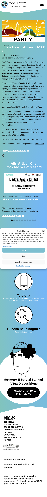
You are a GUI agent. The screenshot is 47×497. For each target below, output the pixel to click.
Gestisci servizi (7, 246)
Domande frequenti (14, 430)
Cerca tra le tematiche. (23, 332)
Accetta (23, 250)
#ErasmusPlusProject (32, 62)
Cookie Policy (20, 266)
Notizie (7, 440)
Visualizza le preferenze (23, 262)
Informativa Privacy (14, 459)
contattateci (39, 144)
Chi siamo (8, 432)
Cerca (9, 422)
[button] (44, 231)
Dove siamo (9, 435)
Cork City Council (14, 79)
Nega (23, 256)
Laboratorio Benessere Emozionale (20, 199)
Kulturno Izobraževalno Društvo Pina (16, 76)
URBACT (18, 107)
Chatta (9, 416)
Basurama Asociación (31, 73)
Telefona (23, 295)
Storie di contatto (13, 427)
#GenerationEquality (25, 58)
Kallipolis (41, 65)
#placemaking (7, 125)
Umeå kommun (27, 79)
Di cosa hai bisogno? (23, 329)
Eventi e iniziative (12, 437)
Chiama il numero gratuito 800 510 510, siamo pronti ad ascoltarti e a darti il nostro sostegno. (23, 300)
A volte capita (11, 424)
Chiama (9, 419)
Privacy (27, 266)
